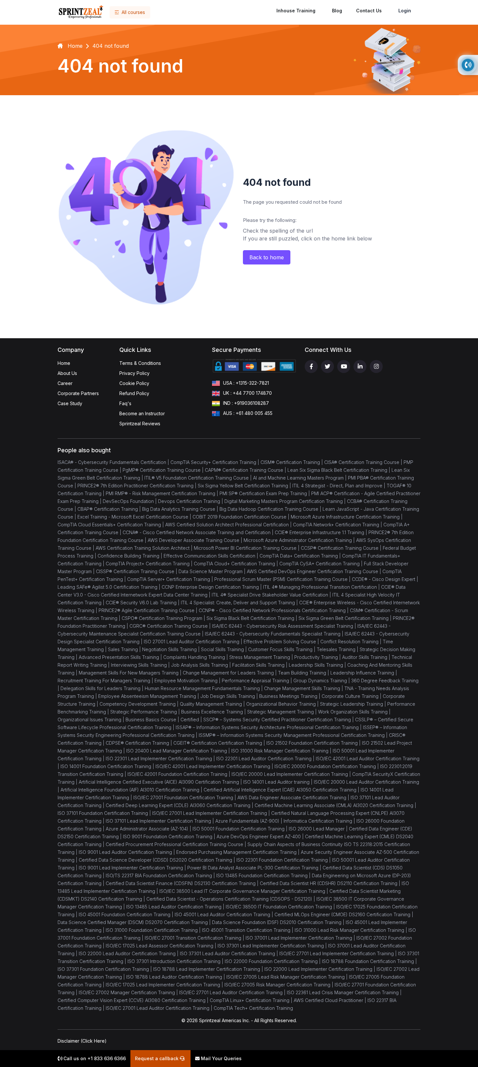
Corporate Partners (78, 393)
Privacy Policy (134, 373)
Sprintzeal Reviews (139, 423)
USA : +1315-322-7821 (246, 383)
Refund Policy (134, 393)
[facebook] (311, 366)
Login (404, 10)
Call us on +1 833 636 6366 (94, 1058)
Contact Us (369, 10)
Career (65, 383)
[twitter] (327, 366)
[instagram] (376, 366)
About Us (67, 373)
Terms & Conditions (140, 363)
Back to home (266, 257)
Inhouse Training (295, 10)
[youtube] (343, 366)
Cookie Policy (134, 383)
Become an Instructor (142, 413)
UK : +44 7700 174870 (247, 393)
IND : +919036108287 (246, 403)
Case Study (70, 403)
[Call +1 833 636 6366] (468, 65)
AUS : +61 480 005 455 (247, 413)
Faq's (125, 403)
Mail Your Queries (221, 1058)
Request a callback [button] (157, 1058)
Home (64, 363)
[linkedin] (359, 366)
